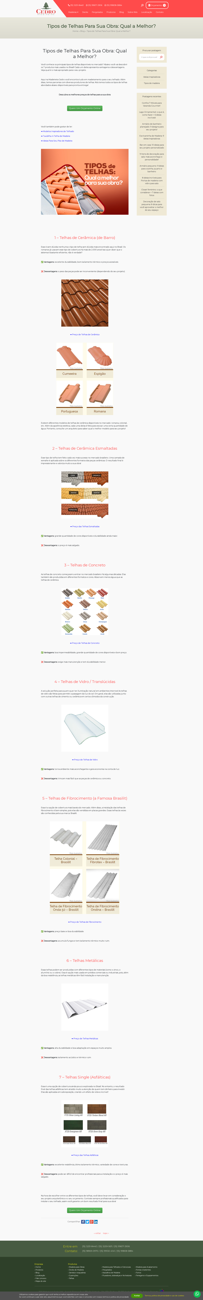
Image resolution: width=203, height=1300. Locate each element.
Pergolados (97, 12)
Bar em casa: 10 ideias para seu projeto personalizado (152, 146)
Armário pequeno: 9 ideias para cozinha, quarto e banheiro (152, 169)
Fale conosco (40, 1278)
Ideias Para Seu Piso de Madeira (57, 141)
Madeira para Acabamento (146, 1267)
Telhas (71, 1278)
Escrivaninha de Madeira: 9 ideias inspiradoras (151, 137)
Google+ (91, 1222)
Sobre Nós (132, 12)
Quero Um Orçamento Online (84, 108)
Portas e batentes (143, 1270)
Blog (121, 12)
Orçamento (157, 5)
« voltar (97, 1233)
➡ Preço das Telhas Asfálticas (84, 1155)
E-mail (100, 1222)
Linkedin (96, 1222)
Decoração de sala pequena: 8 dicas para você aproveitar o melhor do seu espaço (152, 205)
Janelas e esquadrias (77, 1273)
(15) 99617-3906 (95, 5)
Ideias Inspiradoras (151, 77)
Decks (85, 12)
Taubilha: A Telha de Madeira (56, 136)
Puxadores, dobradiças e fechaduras (117, 1275)
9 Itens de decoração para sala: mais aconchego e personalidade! (152, 157)
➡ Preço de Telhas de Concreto (85, 643)
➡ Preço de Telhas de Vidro (85, 760)
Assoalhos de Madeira (111, 1273)
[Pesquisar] (142, 5)
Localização (146, 12)
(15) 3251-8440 (77, 5)
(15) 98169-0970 (90, 1251)
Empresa (39, 1264)
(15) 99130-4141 (107, 1251)
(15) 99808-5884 (114, 5)
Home (75, 31)
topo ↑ (106, 1233)
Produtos (111, 12)
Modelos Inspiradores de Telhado (58, 131)
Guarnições (73, 1275)
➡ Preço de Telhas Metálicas (85, 1038)
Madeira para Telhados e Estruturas (116, 1267)
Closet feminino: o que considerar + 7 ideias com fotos (151, 192)
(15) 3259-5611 (105, 1246)
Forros (138, 1273)
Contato (160, 12)
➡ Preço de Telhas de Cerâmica (84, 334)
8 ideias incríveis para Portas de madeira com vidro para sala (152, 181)
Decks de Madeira (76, 1270)
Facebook (83, 1222)
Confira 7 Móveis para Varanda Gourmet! (152, 104)
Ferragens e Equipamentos (147, 1275)
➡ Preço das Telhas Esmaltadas (84, 526)
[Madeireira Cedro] (46, 8)
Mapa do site (40, 1281)
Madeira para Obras (76, 1267)
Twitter (87, 1222)
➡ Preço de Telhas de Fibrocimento (84, 922)
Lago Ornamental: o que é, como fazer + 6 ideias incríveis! (151, 115)
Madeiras (72, 12)
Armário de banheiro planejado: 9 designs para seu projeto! (152, 127)
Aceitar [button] (137, 1296)
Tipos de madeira (152, 83)
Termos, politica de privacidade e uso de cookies (164, 1296)
